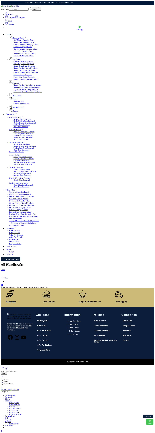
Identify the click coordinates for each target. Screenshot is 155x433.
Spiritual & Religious (16, 142)
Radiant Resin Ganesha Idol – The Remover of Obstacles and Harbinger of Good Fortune (23, 216)
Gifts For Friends (15, 237)
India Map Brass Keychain (23, 64)
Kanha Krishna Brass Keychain (25, 68)
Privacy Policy (100, 321)
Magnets (15, 83)
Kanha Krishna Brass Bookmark (24, 121)
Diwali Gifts (14, 241)
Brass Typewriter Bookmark (22, 157)
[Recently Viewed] (6, 369)
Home (3, 270)
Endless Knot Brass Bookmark (23, 148)
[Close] (2, 380)
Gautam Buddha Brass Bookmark (24, 123)
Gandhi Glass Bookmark (21, 180)
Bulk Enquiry (148, 416)
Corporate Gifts (15, 244)
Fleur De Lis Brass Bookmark (23, 159)
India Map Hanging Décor (23, 51)
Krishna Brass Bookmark (21, 125)
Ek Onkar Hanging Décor (23, 56)
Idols (14, 99)
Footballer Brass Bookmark (22, 164)
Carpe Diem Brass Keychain (24, 66)
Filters (5, 278)
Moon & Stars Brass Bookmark (23, 132)
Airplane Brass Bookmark (22, 175)
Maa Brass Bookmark (20, 127)
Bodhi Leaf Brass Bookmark (23, 137)
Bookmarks (11, 114)
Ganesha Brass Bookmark (22, 119)
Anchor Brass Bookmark (21, 169)
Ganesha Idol (18, 101)
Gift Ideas (10, 228)
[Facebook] (10, 337)
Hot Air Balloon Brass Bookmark (24, 171)
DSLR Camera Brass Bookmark (24, 162)
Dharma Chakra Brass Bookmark (24, 146)
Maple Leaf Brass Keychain (24, 77)
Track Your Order (12, 259)
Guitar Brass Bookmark (21, 160)
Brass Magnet (13, 424)
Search (35, 9)
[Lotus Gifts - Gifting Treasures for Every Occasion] (10, 6)
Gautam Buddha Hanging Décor (25, 44)
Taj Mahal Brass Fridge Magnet (25, 89)
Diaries (15, 111)
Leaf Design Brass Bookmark (23, 133)
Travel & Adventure (16, 167)
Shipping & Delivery (102, 331)
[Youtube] (23, 337)
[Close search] (3, 378)
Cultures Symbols (15, 117)
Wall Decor (16, 95)
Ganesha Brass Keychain (23, 61)
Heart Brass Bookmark (21, 187)
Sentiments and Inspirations (18, 183)
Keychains (16, 59)
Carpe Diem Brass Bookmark (23, 185)
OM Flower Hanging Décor (24, 40)
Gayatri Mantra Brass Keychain (25, 73)
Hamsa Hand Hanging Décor (24, 53)
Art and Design (14, 155)
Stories (9, 249)
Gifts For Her (14, 230)
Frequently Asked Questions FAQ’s (105, 341)
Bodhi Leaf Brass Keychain (24, 70)
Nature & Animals (15, 130)
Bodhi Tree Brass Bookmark (23, 135)
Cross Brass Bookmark (21, 150)
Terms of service (101, 326)
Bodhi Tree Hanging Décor (23, 42)
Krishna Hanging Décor (22, 47)
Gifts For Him (14, 233)
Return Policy (99, 335)
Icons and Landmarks (16, 152)
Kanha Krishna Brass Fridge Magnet (27, 85)
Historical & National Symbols (19, 178)
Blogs (11, 252)
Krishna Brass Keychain (22, 75)
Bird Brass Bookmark (20, 139)
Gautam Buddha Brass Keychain (25, 79)
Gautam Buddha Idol (21, 104)
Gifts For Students (16, 235)
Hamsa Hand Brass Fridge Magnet (26, 87)
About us (10, 254)
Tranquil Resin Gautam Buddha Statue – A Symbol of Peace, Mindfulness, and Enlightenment (24, 223)
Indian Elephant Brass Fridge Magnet (27, 92)
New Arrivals (11, 246)
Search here (5, 9)
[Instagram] (17, 337)
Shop (9, 34)
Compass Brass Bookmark (22, 173)
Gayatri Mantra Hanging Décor (25, 49)
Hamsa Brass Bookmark (21, 144)
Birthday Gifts (14, 239)
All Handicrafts (18, 107)
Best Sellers (11, 190)
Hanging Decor (18, 38)
